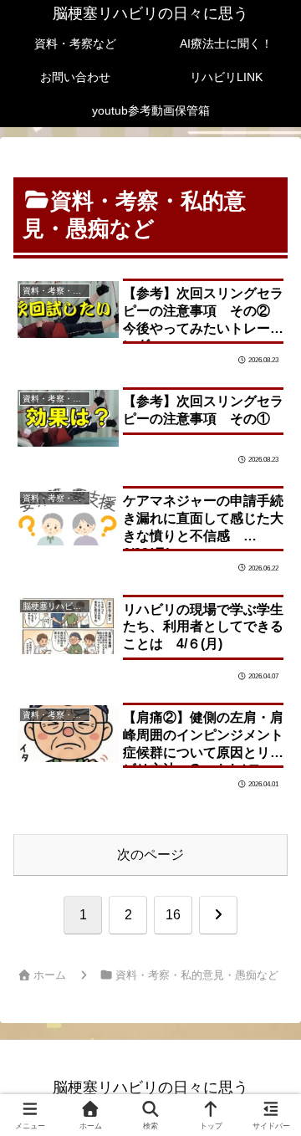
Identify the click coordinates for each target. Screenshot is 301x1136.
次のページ (150, 854)
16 (173, 915)
